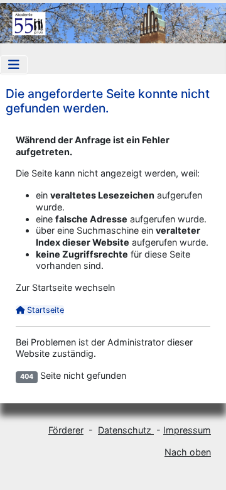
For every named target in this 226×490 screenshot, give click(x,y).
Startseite (44, 310)
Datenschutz (126, 430)
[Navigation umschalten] (14, 64)
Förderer (65, 430)
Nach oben (187, 452)
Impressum (187, 430)
